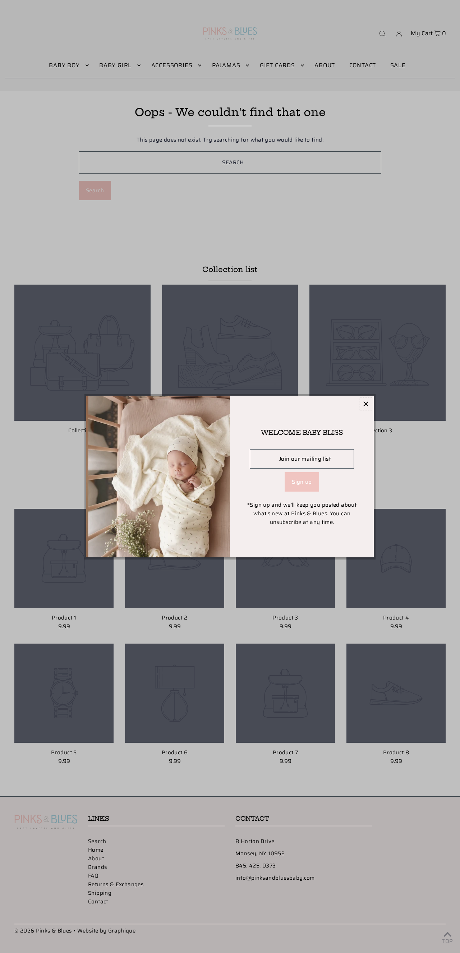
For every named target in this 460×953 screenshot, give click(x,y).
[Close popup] (365, 403)
